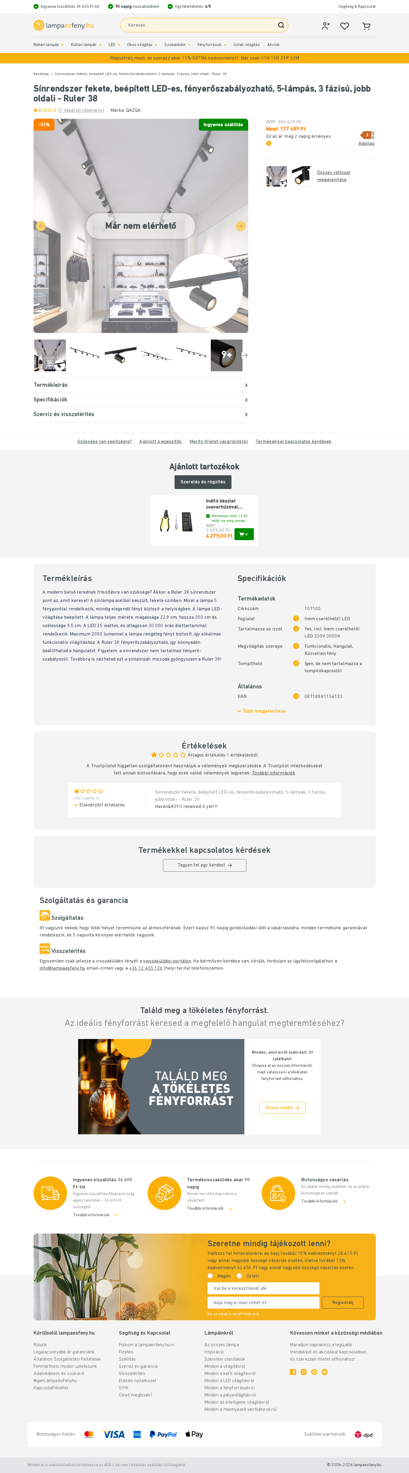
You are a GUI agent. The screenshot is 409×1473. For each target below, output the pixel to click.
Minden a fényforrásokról (230, 1388)
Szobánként (174, 45)
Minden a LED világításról (229, 1381)
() (81, 110)
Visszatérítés (132, 1373)
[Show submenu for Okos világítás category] (156, 45)
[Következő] (245, 355)
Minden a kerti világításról (230, 1373)
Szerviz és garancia (138, 1366)
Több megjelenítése (264, 711)
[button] (204, 58)
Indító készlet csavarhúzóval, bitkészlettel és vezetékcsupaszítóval (230, 504)
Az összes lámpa (222, 1345)
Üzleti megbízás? (135, 1395)
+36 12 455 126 (146, 968)
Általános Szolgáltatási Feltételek (67, 1359)
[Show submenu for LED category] (119, 45)
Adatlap (366, 143)
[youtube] (325, 1372)
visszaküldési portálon (167, 961)
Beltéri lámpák (46, 45)
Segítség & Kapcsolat (357, 6)
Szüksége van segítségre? (105, 441)
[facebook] (293, 1372)
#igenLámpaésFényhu (55, 1381)
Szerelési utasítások (225, 1359)
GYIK (123, 1388)
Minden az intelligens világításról (237, 1402)
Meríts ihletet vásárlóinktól (219, 441)
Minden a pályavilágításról (230, 1395)
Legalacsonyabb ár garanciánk (64, 1352)
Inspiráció (214, 1352)
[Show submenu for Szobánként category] (189, 45)
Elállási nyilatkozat (137, 1381)
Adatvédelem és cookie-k (59, 1373)
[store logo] (63, 25)
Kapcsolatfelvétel (51, 1388)
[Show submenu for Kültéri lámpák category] (100, 45)
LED (112, 45)
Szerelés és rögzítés (203, 482)
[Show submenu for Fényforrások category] (225, 45)
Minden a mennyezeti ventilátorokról (241, 1409)
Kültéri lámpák (84, 45)
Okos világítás (140, 45)
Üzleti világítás (247, 45)
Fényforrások (210, 45)
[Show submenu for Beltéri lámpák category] (62, 45)
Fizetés (126, 1352)
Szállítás (127, 1359)
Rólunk (40, 1345)
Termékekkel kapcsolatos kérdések (293, 441)
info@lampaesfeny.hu (62, 968)
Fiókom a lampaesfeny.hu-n (146, 1345)
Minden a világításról (225, 1366)
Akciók (273, 45)
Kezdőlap (41, 74)
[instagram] (304, 1372)
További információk (273, 773)
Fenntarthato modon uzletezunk (65, 1366)
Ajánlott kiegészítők (160, 441)
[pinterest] (314, 1372)
